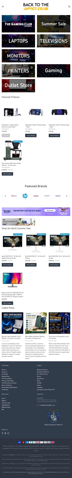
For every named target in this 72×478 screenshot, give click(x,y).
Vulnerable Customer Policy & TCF (46, 389)
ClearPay (39, 383)
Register (4, 400)
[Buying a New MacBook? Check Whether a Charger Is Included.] (12, 323)
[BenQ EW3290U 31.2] (59, 243)
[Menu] (8, 7)
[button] (5, 196)
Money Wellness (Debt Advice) (9, 387)
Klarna (38, 381)
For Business (5, 389)
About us (4, 369)
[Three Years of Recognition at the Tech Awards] (59, 323)
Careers (39, 385)
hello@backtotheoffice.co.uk (48, 405)
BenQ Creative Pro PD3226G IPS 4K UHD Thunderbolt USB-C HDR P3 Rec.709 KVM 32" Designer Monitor (12, 294)
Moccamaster (6, 167)
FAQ (3, 409)
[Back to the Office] (36, 6)
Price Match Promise (42, 374)
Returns (39, 376)
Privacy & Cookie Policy (8, 381)
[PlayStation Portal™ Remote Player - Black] (59, 112)
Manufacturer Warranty (43, 372)
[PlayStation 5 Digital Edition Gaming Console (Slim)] (12, 112)
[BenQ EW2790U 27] (36, 243)
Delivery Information (42, 369)
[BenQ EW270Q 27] (12, 243)
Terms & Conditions (7, 378)
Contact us (4, 372)
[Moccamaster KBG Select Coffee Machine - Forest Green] (12, 150)
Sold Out (5, 135)
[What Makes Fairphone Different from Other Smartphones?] (36, 323)
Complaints (40, 387)
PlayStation (5, 129)
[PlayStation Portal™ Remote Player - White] (36, 112)
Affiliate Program (6, 407)
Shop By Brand (5, 405)
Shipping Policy (5, 376)
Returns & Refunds (7, 385)
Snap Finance (40, 378)
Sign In (3, 398)
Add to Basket (31, 135)
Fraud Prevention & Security (9, 383)
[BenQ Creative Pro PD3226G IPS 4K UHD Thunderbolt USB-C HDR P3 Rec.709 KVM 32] (12, 280)
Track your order (6, 403)
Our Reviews (5, 374)
